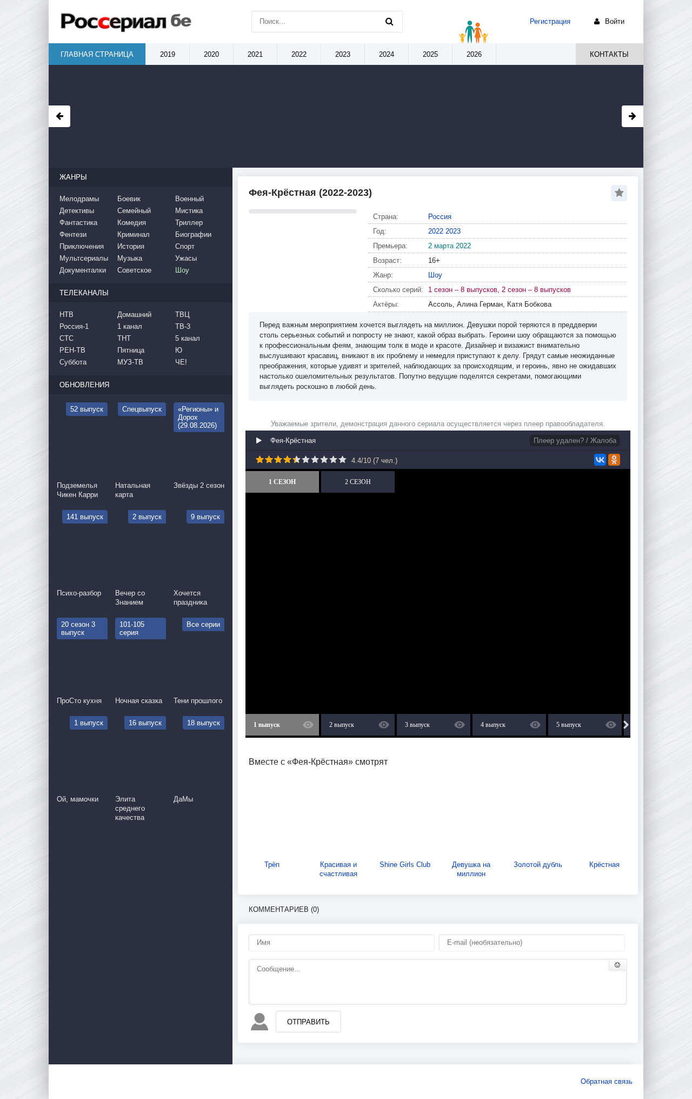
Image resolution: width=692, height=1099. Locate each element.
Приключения (81, 246)
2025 (430, 54)
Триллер (189, 223)
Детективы (76, 211)
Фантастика (78, 223)
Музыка (129, 258)
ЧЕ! (181, 362)
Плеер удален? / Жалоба (575, 440)
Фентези (72, 234)
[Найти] (389, 21)
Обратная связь (607, 1081)
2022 (435, 231)
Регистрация (550, 21)
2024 (386, 54)
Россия (439, 217)
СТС (66, 338)
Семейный (134, 211)
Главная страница (97, 54)
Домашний (134, 314)
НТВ (66, 314)
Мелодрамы (79, 199)
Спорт (185, 246)
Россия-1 (74, 326)
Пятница (130, 350)
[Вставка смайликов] (618, 965)
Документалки (82, 270)
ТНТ (124, 338)
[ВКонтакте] (600, 460)
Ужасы (186, 258)
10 (342, 459)
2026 (474, 54)
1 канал (129, 326)
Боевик (129, 199)
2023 (453, 231)
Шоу (435, 275)
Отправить (308, 1022)
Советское (134, 270)
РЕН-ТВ (72, 350)
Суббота (72, 362)
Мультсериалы (83, 258)
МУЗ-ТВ (130, 362)
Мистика (189, 211)
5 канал (187, 338)
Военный (189, 199)
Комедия (131, 223)
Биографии (193, 234)
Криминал (133, 234)
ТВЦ (182, 314)
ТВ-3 (182, 326)
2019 (167, 54)
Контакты (609, 54)
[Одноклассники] (614, 460)
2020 (211, 54)
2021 (255, 54)
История (130, 246)
